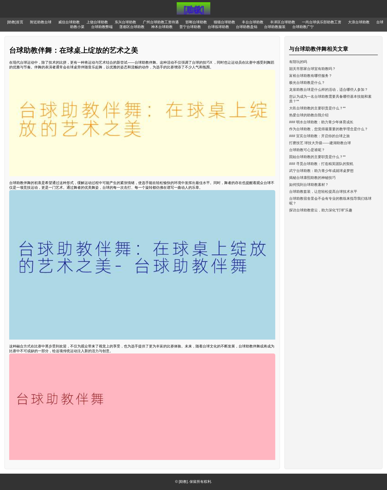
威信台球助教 (69, 22)
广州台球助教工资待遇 (161, 22)
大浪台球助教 (359, 22)
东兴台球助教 (125, 22)
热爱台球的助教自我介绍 (309, 115)
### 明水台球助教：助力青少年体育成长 (321, 122)
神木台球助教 (162, 27)
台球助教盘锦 (246, 27)
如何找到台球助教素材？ (309, 184)
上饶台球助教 (97, 22)
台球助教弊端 (102, 27)
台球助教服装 (275, 27)
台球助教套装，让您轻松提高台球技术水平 (323, 191)
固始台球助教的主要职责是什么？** (317, 157)
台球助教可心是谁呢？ (307, 150)
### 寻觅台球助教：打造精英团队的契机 (321, 164)
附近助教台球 (41, 22)
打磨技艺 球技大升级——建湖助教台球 (320, 143)
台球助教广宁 (303, 27)
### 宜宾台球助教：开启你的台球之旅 (319, 136)
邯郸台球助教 (196, 22)
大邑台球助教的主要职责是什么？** (317, 108)
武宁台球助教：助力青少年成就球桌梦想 (321, 171)
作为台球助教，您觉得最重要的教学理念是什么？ (328, 129)
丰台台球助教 (252, 22)
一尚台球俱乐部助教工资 (321, 22)
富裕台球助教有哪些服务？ (310, 76)
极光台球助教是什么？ (307, 83)
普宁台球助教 (190, 27)
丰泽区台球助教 (282, 22)
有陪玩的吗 (298, 62)
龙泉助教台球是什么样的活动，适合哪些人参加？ (328, 89)
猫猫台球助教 (224, 22)
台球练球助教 (218, 27)
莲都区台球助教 (131, 27)
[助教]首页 (15, 22)
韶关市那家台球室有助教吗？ (312, 69)
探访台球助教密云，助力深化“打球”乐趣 (320, 210)
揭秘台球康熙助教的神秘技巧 (312, 178)
